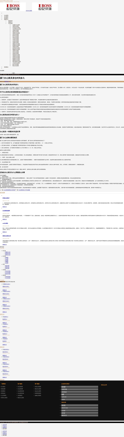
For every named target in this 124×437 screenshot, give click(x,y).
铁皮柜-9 (5, 341)
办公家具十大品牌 (9, 0)
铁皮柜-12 (5, 319)
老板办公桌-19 (6, 301)
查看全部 (2, 314)
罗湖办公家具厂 (6, 198)
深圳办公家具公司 (7, 235)
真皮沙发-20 (5, 359)
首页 (1, 74)
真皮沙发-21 (5, 351)
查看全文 (5, 206)
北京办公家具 (2, 0)
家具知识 (5, 74)
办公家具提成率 (6, 210)
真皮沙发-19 (5, 366)
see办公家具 (5, 223)
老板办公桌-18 (6, 308)
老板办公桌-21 (6, 286)
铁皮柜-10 (5, 333)
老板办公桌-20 (6, 293)
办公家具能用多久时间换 (9, 190)
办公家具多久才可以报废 (24, 190)
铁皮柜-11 (5, 326)
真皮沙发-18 (5, 373)
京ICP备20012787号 (23, 422)
